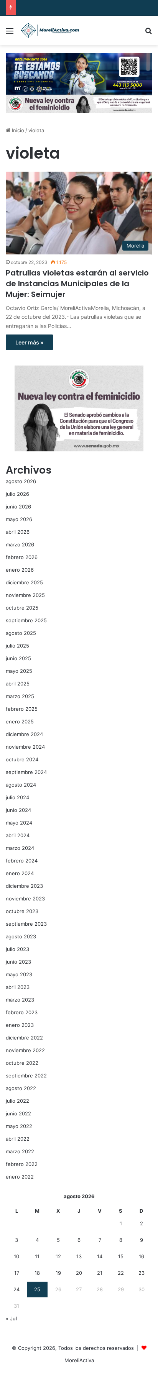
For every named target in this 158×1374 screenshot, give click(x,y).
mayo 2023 (19, 974)
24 (16, 1289)
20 (79, 1273)
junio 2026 (18, 506)
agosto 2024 (21, 785)
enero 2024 (20, 873)
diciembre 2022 (24, 1038)
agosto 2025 (21, 633)
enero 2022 (20, 1177)
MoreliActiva (79, 1360)
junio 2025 (18, 658)
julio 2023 (17, 949)
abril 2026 (18, 532)
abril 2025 (18, 683)
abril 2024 (18, 835)
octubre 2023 (22, 911)
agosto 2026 (21, 481)
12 (58, 1256)
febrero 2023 (22, 1012)
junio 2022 (18, 1113)
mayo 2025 (19, 671)
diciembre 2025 (24, 582)
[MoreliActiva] (50, 30)
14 (99, 1256)
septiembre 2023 (26, 924)
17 (16, 1273)
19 (58, 1273)
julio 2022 (17, 1101)
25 (37, 1289)
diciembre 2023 (24, 886)
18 (37, 1273)
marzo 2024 (20, 848)
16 (141, 1256)
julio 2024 (17, 797)
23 (141, 1273)
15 (120, 1256)
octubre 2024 (22, 759)
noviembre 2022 (25, 1050)
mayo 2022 (19, 1126)
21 (99, 1273)
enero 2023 (20, 1025)
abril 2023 (18, 987)
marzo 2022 (20, 1151)
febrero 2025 (22, 709)
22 (121, 1273)
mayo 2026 (19, 519)
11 (37, 1256)
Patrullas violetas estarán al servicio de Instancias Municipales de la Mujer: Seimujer (77, 283)
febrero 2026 (22, 557)
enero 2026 (20, 570)
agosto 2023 (21, 936)
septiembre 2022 (26, 1075)
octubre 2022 (22, 1063)
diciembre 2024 (24, 734)
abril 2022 (18, 1139)
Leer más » (29, 342)
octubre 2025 (22, 608)
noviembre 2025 (25, 595)
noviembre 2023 (25, 898)
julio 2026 (17, 494)
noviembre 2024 (25, 747)
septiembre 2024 (26, 772)
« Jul (11, 1318)
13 (79, 1256)
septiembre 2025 (26, 620)
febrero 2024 (22, 861)
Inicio (17, 130)
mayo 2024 (19, 823)
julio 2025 (17, 646)
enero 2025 (20, 721)
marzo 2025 (20, 696)
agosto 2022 (21, 1088)
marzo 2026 (20, 544)
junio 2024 (18, 810)
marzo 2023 (20, 1000)
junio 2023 (18, 962)
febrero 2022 (22, 1164)
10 (16, 1256)
